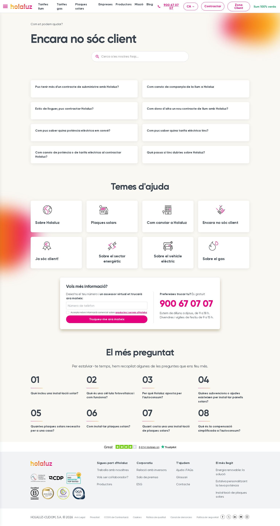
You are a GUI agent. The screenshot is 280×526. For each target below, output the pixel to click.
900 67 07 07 (171, 6)
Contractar (212, 6)
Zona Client (238, 6)
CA (189, 6)
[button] (5, 6)
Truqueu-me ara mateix (106, 319)
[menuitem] (46, 6)
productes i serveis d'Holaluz (131, 312)
